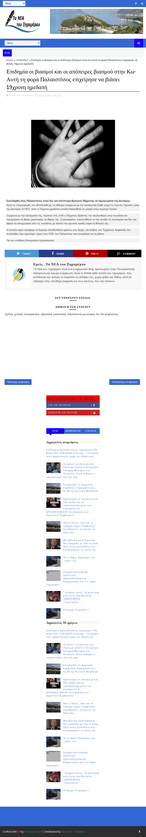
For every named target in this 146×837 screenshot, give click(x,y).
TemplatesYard (33, 831)
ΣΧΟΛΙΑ (90, 430)
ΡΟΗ (55, 430)
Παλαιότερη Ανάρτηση (124, 382)
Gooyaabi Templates (73, 831)
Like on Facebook (59, 405)
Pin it (95, 253)
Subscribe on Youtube (62, 412)
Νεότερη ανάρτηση (18, 382)
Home (9, 60)
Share (60, 253)
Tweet (27, 253)
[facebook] (136, 3)
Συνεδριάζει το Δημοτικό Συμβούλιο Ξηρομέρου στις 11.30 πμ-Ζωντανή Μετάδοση (80, 487)
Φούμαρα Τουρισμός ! (76, 609)
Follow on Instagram (62, 420)
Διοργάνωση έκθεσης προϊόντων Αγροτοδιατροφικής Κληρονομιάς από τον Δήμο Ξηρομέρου (71, 578)
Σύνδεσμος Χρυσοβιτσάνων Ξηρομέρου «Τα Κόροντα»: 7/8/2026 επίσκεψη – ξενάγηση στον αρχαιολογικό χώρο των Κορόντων (72, 453)
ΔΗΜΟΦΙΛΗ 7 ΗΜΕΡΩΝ (73, 431)
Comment (129, 253)
